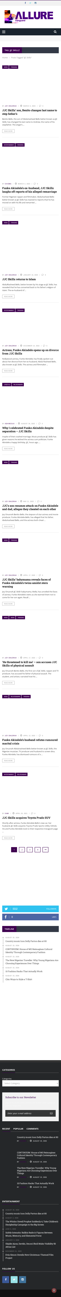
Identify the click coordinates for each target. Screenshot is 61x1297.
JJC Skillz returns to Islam (19, 279)
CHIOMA (8, 184)
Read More (8, 131)
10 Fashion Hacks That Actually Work (35, 1183)
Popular (18, 1128)
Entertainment (9, 145)
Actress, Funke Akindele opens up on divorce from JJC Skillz (30, 351)
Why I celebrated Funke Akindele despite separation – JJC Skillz (27, 429)
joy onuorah (11, 106)
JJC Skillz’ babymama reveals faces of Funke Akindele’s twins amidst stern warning (26, 583)
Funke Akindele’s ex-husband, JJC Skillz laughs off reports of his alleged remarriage (29, 189)
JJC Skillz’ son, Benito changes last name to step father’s (29, 111)
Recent (6, 1128)
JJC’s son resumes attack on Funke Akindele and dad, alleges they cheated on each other (30, 507)
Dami (7, 813)
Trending (14, 67)
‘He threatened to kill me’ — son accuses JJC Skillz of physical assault (29, 663)
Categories (7, 1078)
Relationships (18, 385)
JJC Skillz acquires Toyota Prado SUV (26, 817)
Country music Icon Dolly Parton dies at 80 (21, 36)
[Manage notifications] (54, 1290)
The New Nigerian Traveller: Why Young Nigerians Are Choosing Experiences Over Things (37, 1171)
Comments (32, 1128)
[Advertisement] (30, 879)
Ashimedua (10, 424)
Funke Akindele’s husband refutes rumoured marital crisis (30, 741)
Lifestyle (7, 385)
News (6, 67)
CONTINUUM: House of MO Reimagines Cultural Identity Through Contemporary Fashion (28, 41)
